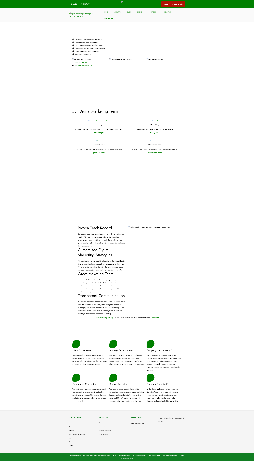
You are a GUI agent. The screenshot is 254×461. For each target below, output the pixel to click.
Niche (139, 12)
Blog (129, 12)
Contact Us (108, 18)
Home (105, 12)
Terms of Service (103, 434)
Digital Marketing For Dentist (77, 434)
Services (153, 12)
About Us (117, 12)
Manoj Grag (154, 125)
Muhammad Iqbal (154, 145)
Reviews (167, 12)
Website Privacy (103, 423)
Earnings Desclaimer (104, 427)
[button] (143, 12)
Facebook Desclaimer (105, 430)
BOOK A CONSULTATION (173, 4)
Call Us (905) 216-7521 (137, 423)
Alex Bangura (99, 125)
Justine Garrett (99, 145)
